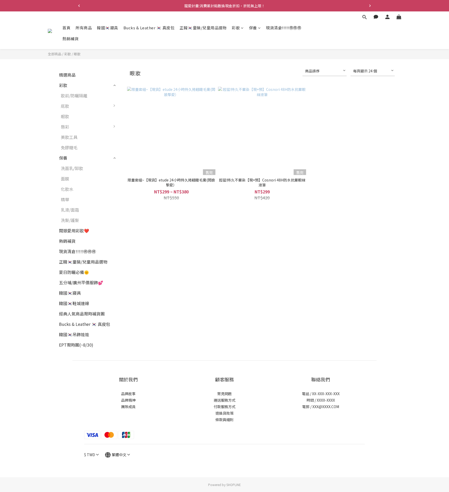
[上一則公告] (79, 5)
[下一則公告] (370, 5)
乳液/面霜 (70, 210)
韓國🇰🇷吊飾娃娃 (74, 334)
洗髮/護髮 (70, 220)
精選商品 (67, 75)
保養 (253, 27)
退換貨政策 (224, 413)
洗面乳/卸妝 (72, 168)
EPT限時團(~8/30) (76, 345)
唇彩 (65, 127)
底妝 (65, 106)
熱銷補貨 (70, 38)
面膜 (65, 179)
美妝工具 (69, 137)
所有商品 (84, 27)
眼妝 (77, 53)
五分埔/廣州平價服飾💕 (81, 282)
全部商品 (54, 53)
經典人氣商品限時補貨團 (82, 314)
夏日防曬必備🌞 (74, 272)
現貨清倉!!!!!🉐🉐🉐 (283, 27)
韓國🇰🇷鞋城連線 (74, 303)
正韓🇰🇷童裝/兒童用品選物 (203, 27)
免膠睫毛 (69, 147)
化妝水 (67, 189)
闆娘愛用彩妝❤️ (74, 230)
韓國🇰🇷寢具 (107, 27)
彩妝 (236, 27)
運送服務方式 (224, 400)
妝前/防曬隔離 (74, 95)
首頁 (66, 27)
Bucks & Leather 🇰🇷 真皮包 (149, 27)
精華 (65, 199)
